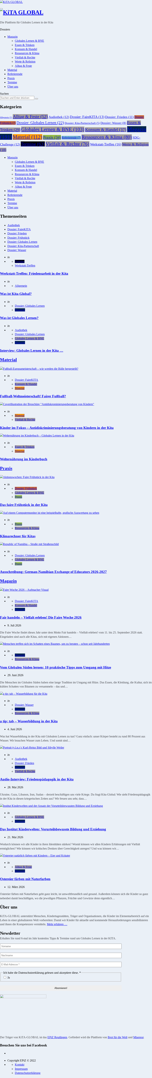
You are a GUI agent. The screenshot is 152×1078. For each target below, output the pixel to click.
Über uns (12, 86)
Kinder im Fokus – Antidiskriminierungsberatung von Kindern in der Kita (57, 428)
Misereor (138, 1037)
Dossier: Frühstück (18, 237)
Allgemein (6, 117)
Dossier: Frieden (119, 117)
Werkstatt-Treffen (105, 144)
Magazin (12, 36)
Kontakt (19, 1064)
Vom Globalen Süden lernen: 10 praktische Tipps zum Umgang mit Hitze (55, 667)
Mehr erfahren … (57, 924)
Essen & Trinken (24, 45)
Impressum (21, 1068)
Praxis (11, 78)
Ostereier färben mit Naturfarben (25, 879)
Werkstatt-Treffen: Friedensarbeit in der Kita (34, 273)
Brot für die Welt (117, 1037)
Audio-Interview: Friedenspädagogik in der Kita (37, 779)
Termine (12, 82)
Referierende (14, 74)
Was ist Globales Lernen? (19, 318)
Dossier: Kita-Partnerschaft (82, 123)
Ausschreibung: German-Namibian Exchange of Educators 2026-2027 (53, 572)
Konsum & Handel (26, 49)
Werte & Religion (25, 61)
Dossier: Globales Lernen (40, 123)
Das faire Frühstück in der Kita (24, 505)
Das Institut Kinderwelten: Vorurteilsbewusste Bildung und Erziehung (53, 829)
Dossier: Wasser (113, 123)
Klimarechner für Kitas (17, 536)
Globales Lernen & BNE (29, 40)
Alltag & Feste (23, 65)
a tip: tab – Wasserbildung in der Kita (29, 721)
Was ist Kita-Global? (16, 294)
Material (12, 69)
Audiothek (59, 117)
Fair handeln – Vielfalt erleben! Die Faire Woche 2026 (41, 617)
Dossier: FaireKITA (87, 117)
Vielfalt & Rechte (25, 57)
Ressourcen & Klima (27, 53)
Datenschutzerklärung (27, 1072)
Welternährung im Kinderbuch (23, 459)
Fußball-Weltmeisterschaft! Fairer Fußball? (33, 396)
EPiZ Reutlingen (57, 1037)
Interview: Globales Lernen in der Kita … (31, 350)
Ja (8, 977)
